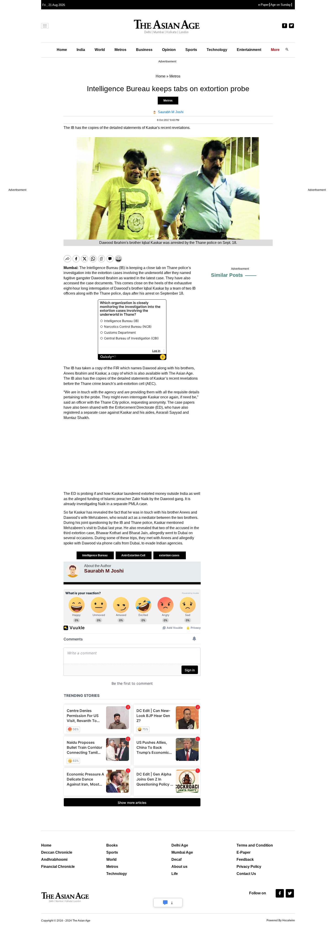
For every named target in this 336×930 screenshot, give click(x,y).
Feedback (245, 859)
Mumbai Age (182, 852)
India (81, 50)
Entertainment (249, 50)
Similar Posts (227, 275)
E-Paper (244, 852)
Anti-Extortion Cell (133, 555)
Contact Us (246, 874)
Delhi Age (179, 845)
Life (174, 874)
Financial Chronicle (58, 867)
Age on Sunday (280, 4)
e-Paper (263, 4)
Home (62, 50)
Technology (217, 50)
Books (112, 845)
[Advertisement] (132, 456)
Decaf (176, 859)
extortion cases (169, 555)
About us (179, 867)
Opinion (169, 50)
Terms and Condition (255, 845)
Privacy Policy (249, 867)
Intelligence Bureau (95, 555)
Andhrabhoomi (54, 859)
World (100, 50)
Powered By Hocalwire (281, 920)
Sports (191, 50)
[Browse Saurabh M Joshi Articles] (73, 571)
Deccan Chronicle (56, 852)
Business (144, 50)
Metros (120, 50)
